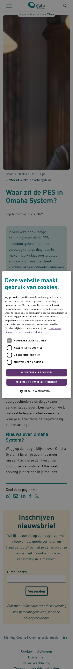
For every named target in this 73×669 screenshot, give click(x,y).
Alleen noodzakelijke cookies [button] (36, 382)
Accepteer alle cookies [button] (36, 372)
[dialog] (36, 334)
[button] (36, 391)
